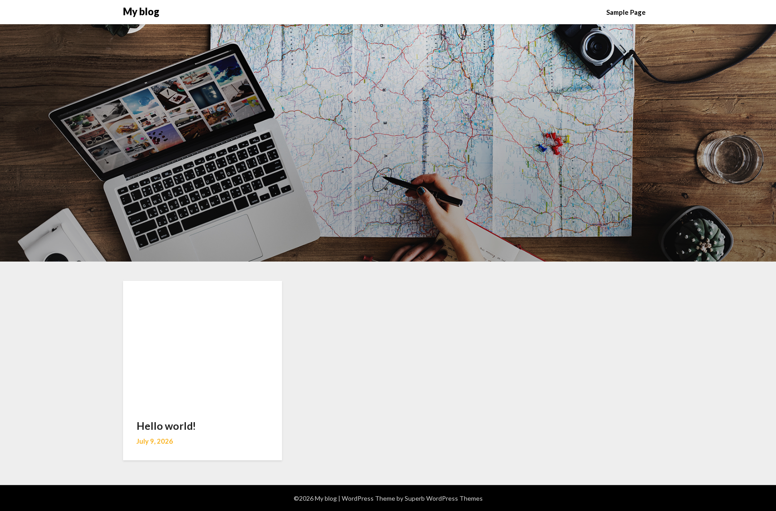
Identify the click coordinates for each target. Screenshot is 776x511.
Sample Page (626, 12)
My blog (141, 11)
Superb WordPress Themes (444, 498)
